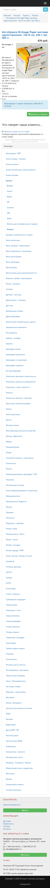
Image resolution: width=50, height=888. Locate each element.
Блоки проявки (12, 175)
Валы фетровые (12, 262)
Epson (9, 196)
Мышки (9, 779)
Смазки (9, 577)
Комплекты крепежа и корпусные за (21, 376)
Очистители (11, 463)
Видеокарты (11, 724)
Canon (9, 191)
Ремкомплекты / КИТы (15, 534)
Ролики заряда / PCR (14, 550)
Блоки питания (12, 164)
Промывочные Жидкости (16, 501)
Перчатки (10, 479)
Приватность (8, 823)
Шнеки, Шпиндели (13, 702)
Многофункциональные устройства (21, 430)
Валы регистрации (13, 256)
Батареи (9, 719)
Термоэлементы (13, 615)
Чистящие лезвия (13, 686)
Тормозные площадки (15, 637)
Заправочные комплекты (16, 327)
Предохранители (13, 496)
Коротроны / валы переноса (17, 387)
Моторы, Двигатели (14, 436)
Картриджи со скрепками (16, 360)
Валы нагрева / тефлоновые (18, 245)
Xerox (9, 218)
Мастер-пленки (12, 425)
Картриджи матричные (15, 354)
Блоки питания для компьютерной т (21, 169)
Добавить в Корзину (38, 114)
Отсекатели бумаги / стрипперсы (20, 458)
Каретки (9, 343)
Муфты (9, 441)
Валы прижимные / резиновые (18, 251)
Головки (9, 289)
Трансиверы (11, 643)
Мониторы (10, 773)
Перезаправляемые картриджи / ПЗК (21, 474)
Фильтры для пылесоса (16, 664)
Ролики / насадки (13, 545)
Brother (9, 185)
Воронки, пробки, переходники (19, 278)
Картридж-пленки (13, 349)
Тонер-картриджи (13, 621)
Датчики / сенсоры (13, 294)
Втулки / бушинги (13, 283)
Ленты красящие (13, 414)
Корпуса (9, 392)
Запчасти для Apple (14, 741)
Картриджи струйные (14, 365)
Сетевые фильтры (13, 566)
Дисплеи (9, 305)
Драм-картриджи (13, 316)
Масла (8, 419)
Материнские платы (14, 757)
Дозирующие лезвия (14, 311)
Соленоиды (11, 588)
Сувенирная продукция (16, 599)
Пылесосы (10, 517)
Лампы (9, 409)
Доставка (7, 821)
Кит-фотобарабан (13, 370)
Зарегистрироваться (11, 804)
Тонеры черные (12, 632)
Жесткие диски (12, 735)
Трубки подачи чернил (15, 648)
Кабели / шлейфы (13, 338)
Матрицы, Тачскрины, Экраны (18, 762)
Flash (8, 713)
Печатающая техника (15, 485)
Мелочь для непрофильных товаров (21, 223)
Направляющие (12, 447)
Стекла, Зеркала (13, 594)
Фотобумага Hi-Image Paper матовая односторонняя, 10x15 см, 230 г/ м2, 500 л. (28, 140)
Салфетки (10, 561)
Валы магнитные (13, 240)
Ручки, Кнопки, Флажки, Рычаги (19, 555)
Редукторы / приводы (15, 523)
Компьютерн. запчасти (15, 751)
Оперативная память (15, 784)
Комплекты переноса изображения (20, 381)
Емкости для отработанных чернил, (21, 321)
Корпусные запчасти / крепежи (19, 398)
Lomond (10, 207)
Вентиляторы (11, 267)
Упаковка (9, 653)
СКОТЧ (9, 572)
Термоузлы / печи (13, 610)
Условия (6, 826)
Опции (8, 452)
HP (7, 202)
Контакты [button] (25, 855)
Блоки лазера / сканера (16, 158)
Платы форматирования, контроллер (21, 490)
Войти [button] (25, 810)
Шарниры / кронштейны (16, 692)
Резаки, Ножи (11, 528)
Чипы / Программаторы (16, 681)
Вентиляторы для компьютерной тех (21, 272)
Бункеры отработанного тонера (19, 234)
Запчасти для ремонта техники (19, 708)
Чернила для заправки (15, 675)
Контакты (7, 828)
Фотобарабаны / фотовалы (17, 670)
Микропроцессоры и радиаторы (19, 768)
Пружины (10, 512)
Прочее (9, 506)
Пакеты (9, 468)
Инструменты (11, 332)
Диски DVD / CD (12, 730)
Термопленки (11, 604)
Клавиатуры (11, 746)
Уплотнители (11, 659)
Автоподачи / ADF (13, 153)
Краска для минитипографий (18, 403)
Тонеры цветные (13, 626)
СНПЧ (8, 583)
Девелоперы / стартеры (16, 300)
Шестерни (10, 697)
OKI (8, 213)
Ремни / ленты (12, 539)
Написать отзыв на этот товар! (16, 131)
